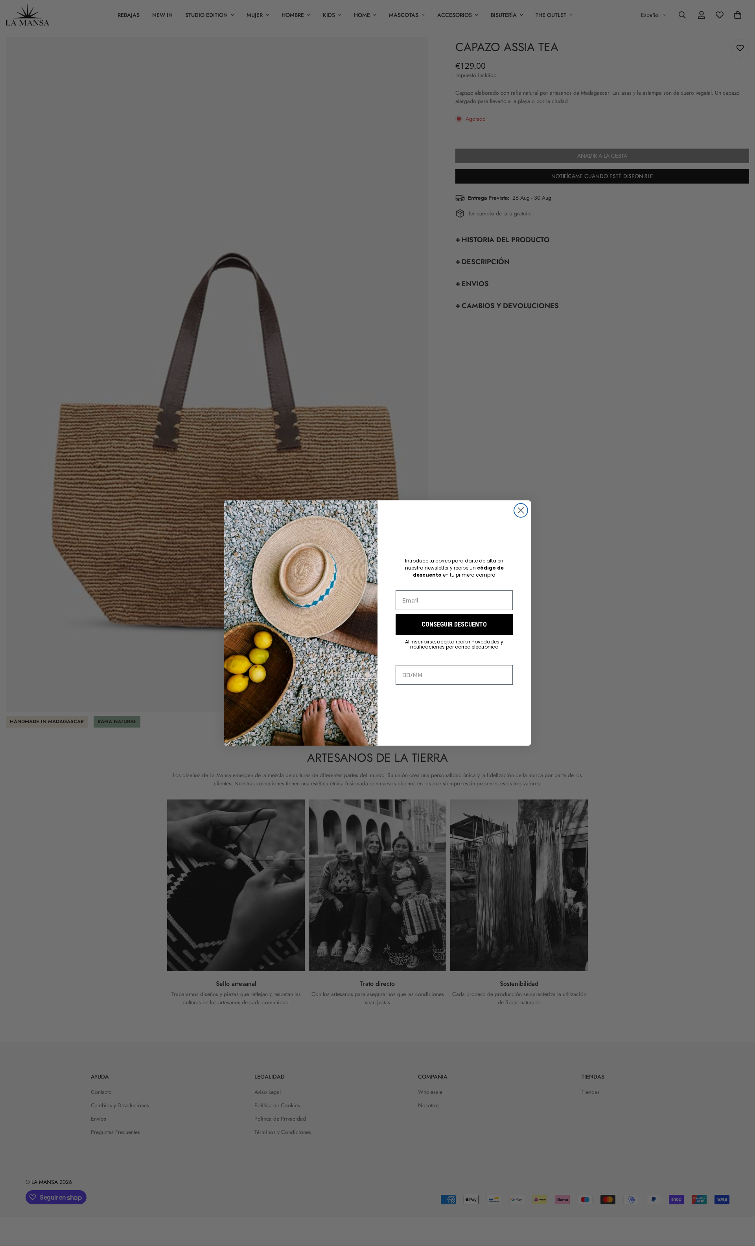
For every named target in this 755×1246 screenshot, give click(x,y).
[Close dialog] (521, 510)
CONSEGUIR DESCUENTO (454, 624)
